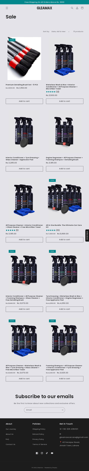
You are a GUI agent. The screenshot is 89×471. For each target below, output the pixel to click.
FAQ (7, 439)
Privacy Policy (38, 439)
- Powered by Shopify (50, 468)
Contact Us (10, 444)
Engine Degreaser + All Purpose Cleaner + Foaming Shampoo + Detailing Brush (64, 159)
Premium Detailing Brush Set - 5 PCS (22, 85)
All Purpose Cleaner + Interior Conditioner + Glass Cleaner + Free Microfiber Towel (24, 226)
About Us (9, 434)
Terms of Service (40, 444)
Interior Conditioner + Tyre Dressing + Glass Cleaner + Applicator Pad (22, 159)
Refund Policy (38, 434)
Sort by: (46, 31)
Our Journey (11, 429)
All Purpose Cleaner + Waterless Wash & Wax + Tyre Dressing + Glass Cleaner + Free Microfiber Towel (23, 368)
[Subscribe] (62, 410)
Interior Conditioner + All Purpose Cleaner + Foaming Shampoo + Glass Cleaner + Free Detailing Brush (24, 298)
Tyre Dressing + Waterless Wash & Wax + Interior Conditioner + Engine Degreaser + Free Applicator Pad (64, 298)
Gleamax (40, 468)
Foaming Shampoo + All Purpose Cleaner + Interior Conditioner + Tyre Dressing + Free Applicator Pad (64, 368)
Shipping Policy (39, 429)
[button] (6, 7)
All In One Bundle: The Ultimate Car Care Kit (64, 226)
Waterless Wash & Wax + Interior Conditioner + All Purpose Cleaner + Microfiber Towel (61, 87)
